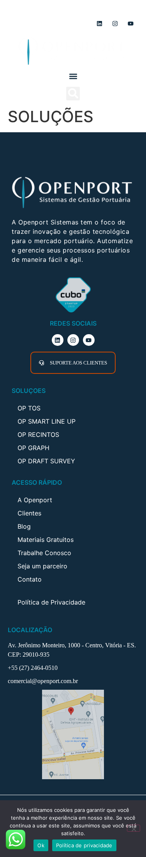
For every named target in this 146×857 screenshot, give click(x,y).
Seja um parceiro (42, 566)
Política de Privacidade (51, 602)
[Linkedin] (99, 23)
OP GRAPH (33, 448)
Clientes (29, 513)
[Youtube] (130, 23)
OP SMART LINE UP (47, 421)
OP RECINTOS (38, 434)
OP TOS (29, 408)
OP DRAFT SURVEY (46, 461)
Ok (40, 845)
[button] (73, 76)
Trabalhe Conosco (44, 553)
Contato (30, 579)
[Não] (133, 828)
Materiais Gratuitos (46, 539)
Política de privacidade (84, 845)
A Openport (35, 500)
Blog (24, 526)
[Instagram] (115, 23)
